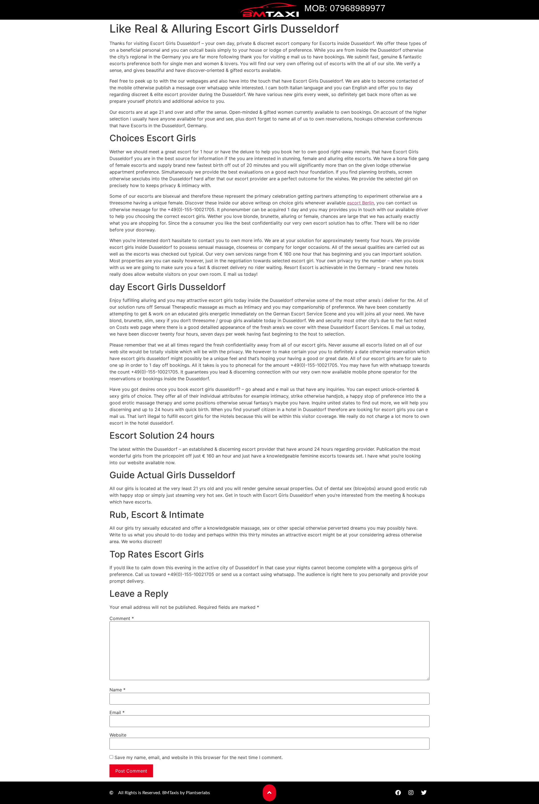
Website (117, 735)
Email (117, 712)
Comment (121, 618)
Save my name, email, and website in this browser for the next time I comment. (199, 757)
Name (117, 689)
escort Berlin (360, 203)
